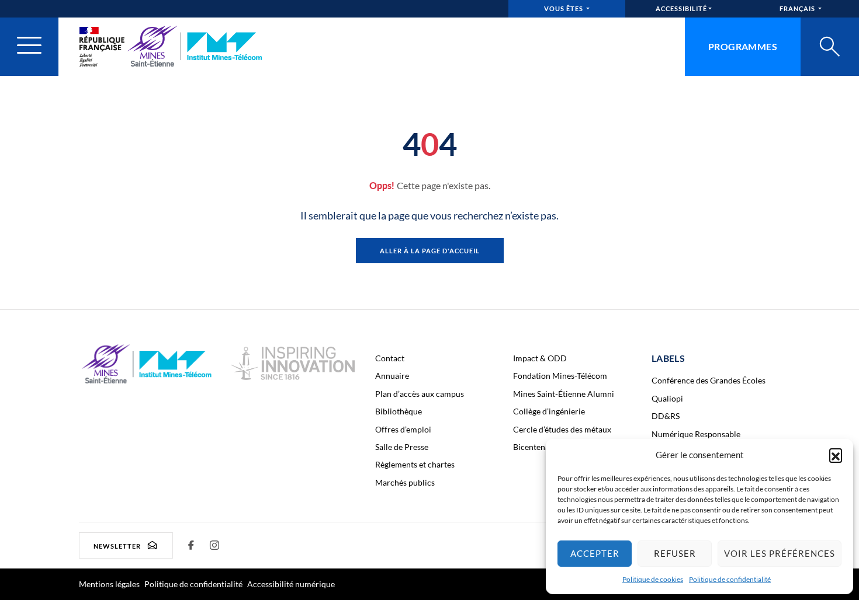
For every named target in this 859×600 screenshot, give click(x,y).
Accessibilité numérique (291, 584)
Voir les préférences (779, 553)
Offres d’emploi (403, 429)
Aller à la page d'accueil (430, 250)
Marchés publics (405, 482)
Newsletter (117, 545)
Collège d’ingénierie (549, 411)
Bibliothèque (398, 411)
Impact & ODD (540, 358)
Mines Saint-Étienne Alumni (563, 394)
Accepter (594, 553)
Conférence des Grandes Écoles (709, 380)
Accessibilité (681, 8)
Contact (389, 358)
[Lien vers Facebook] (191, 545)
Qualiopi (667, 398)
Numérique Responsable (696, 434)
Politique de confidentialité (730, 579)
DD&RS (666, 416)
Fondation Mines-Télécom (560, 376)
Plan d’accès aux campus (419, 394)
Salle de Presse (401, 447)
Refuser (675, 553)
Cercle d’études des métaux (562, 429)
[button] (835, 455)
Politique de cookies (652, 579)
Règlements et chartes (415, 464)
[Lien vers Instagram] (215, 545)
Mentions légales (109, 584)
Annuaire (392, 376)
